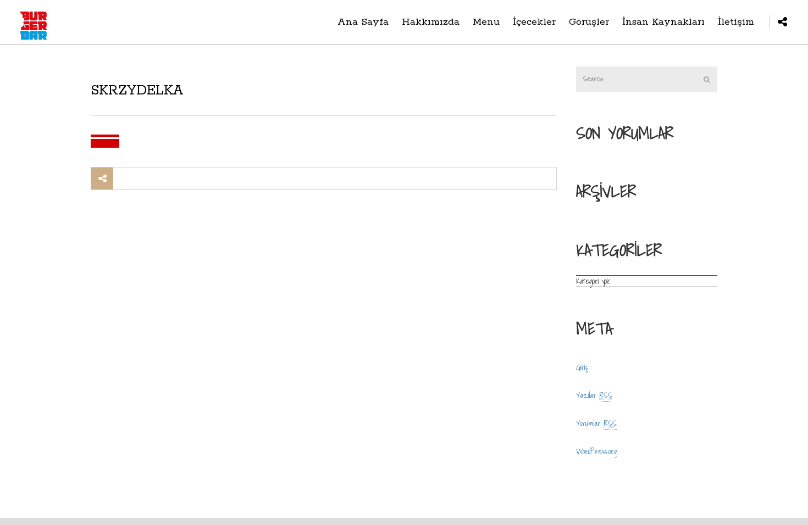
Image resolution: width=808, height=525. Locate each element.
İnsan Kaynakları (663, 22)
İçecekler (534, 22)
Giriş (582, 367)
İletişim (736, 22)
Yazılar (594, 395)
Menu (486, 22)
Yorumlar (596, 423)
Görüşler (589, 22)
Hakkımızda (431, 22)
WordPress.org (596, 451)
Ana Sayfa (363, 22)
